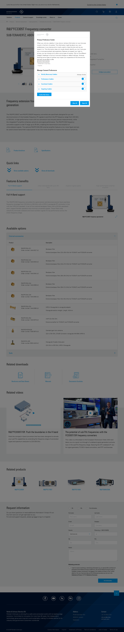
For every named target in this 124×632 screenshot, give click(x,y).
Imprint (40, 65)
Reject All (84, 103)
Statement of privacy (44, 63)
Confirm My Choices (44, 94)
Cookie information (43, 61)
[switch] (83, 79)
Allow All (74, 103)
